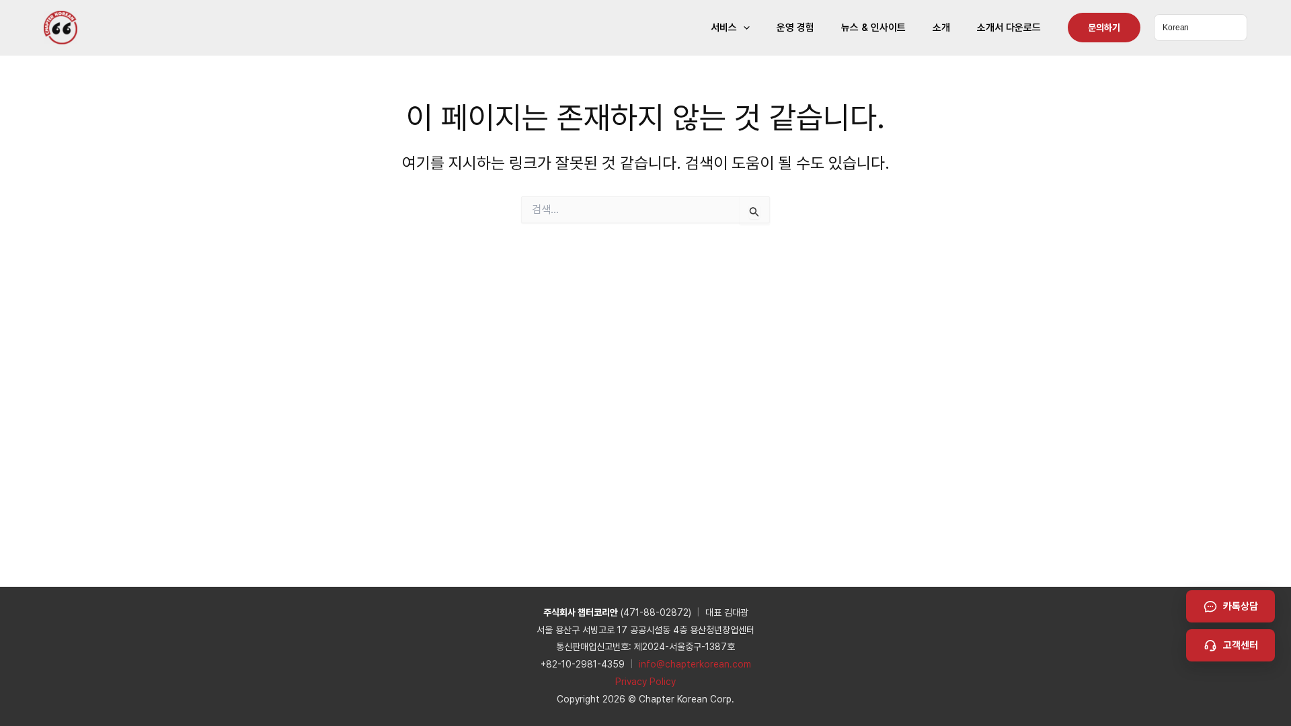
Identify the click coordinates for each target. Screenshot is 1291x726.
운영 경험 (795, 28)
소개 (941, 28)
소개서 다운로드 (1009, 28)
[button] (743, 27)
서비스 (724, 28)
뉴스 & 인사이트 (873, 28)
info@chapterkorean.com (695, 664)
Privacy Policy (645, 681)
